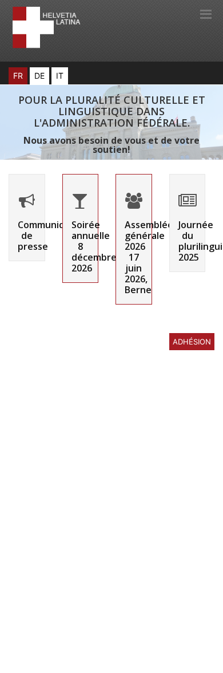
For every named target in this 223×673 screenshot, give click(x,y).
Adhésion (192, 341)
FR (18, 75)
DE (39, 75)
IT (59, 75)
